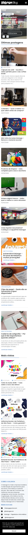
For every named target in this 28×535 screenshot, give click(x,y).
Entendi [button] (14, 531)
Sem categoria (6, 331)
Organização (6, 287)
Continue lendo (12, 33)
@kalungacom (9, 511)
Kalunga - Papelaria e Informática (15, 514)
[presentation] (3, 36)
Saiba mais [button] (12, 526)
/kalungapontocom (10, 508)
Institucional (8, 251)
